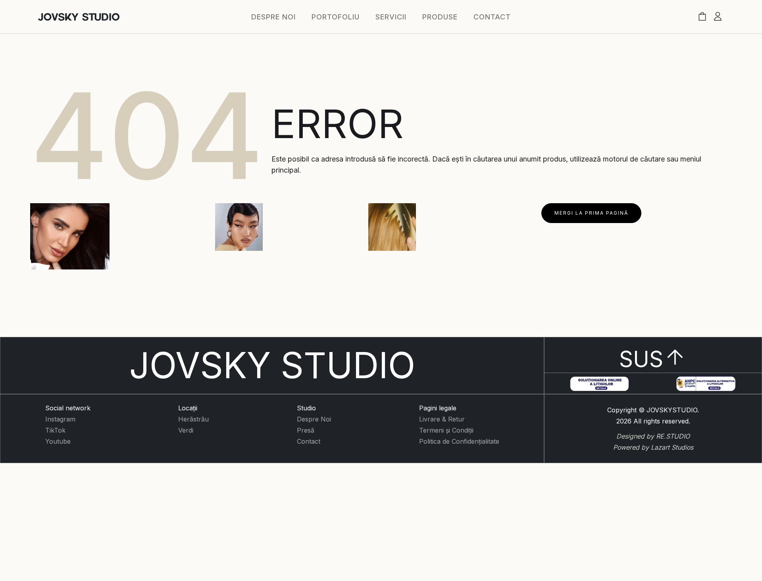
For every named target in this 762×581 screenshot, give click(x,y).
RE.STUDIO (673, 436)
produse (440, 17)
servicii (390, 17)
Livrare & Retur (442, 419)
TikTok (55, 430)
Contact (308, 441)
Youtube (58, 441)
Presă (305, 430)
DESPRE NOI (273, 17)
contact (492, 17)
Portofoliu (336, 17)
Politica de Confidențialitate (459, 441)
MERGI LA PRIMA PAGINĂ (591, 213)
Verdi (185, 430)
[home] (78, 17)
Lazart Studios (672, 447)
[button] (702, 17)
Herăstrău (193, 419)
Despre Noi (314, 419)
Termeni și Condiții (446, 430)
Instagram (60, 419)
